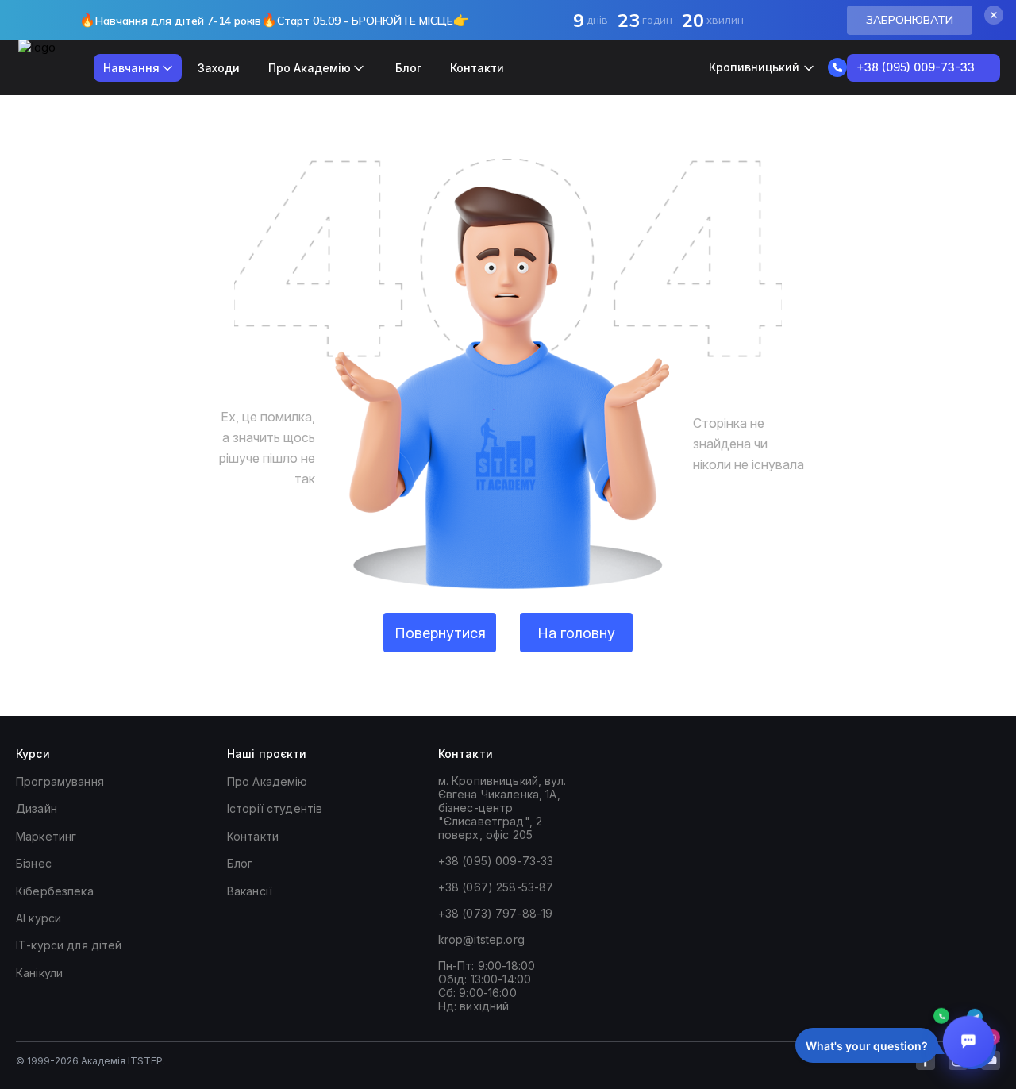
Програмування (60, 781)
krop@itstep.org (481, 939)
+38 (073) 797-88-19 (495, 913)
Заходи (219, 68)
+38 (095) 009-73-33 (496, 861)
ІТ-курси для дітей (69, 945)
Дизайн (36, 808)
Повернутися (440, 633)
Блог (408, 68)
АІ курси (38, 918)
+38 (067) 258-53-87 (496, 887)
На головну (576, 633)
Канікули (39, 972)
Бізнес (34, 863)
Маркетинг (46, 836)
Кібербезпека (55, 891)
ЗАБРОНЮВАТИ (909, 20)
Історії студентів (274, 808)
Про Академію (267, 781)
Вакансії (249, 891)
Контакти (477, 68)
